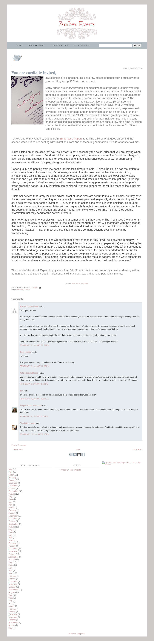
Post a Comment (18, 445)
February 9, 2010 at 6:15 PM (34, 416)
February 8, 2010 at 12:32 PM (34, 345)
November (13, 486)
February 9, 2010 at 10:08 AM (34, 399)
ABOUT (19, 45)
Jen (21, 391)
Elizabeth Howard (27, 423)
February (12, 477)
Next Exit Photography (80, 283)
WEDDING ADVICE (59, 45)
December (13, 483)
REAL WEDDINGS (37, 45)
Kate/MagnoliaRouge (29, 373)
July (10, 496)
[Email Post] (39, 287)
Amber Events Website (71, 470)
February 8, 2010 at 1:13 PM (34, 384)
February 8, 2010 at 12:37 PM (34, 366)
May (10, 469)
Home (77, 449)
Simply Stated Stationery (31, 405)
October (12, 488)
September (13, 491)
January (12, 480)
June (11, 499)
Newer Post (18, 449)
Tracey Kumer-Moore (29, 306)
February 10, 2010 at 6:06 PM (34, 434)
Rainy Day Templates (77, 634)
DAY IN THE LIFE (82, 45)
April (10, 472)
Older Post (137, 449)
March (11, 475)
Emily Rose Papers (70, 138)
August (12, 494)
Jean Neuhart (25, 352)
